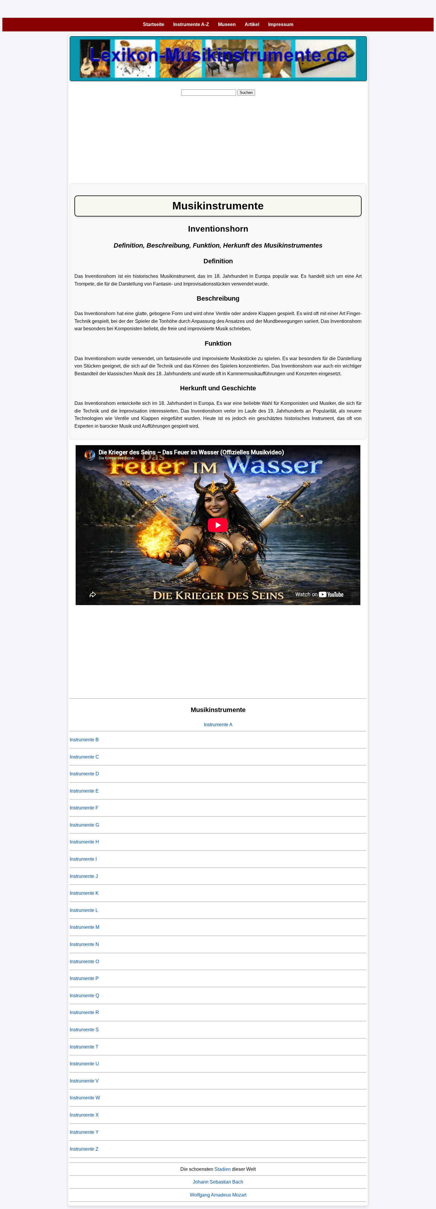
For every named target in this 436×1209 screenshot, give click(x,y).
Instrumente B (84, 739)
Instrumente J (84, 876)
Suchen (246, 92)
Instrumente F (84, 807)
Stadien (222, 1169)
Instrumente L (84, 910)
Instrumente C (84, 756)
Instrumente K (84, 893)
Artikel (252, 24)
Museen (227, 24)
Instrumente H (84, 841)
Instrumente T (84, 1046)
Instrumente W (85, 1097)
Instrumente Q (84, 995)
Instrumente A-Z (191, 24)
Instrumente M (84, 927)
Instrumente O (84, 961)
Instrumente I (83, 859)
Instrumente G (84, 825)
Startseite (153, 24)
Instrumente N (84, 944)
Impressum (280, 24)
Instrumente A (218, 724)
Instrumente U (84, 1063)
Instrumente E (84, 790)
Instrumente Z (84, 1149)
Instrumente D (84, 773)
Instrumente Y (84, 1132)
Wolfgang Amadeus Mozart (218, 1194)
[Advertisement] (248, 137)
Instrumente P (84, 978)
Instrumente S (84, 1029)
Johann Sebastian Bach (218, 1181)
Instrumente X (84, 1114)
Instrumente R (84, 1012)
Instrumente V (84, 1080)
